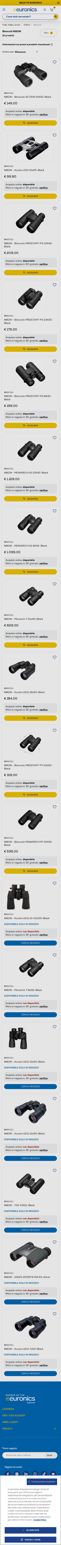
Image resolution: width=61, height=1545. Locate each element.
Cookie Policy (39, 1520)
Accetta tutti (32, 1530)
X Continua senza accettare (42, 1482)
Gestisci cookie (33, 1539)
